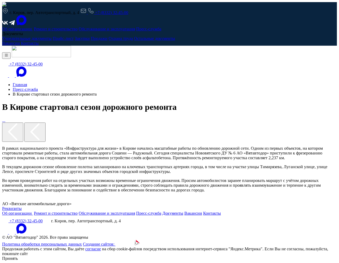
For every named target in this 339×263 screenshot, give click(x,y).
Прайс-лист (63, 38)
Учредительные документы (27, 38)
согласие (93, 249)
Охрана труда (121, 38)
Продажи (99, 38)
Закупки (82, 38)
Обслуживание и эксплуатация (107, 29)
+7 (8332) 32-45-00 (111, 12)
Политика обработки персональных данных (42, 244)
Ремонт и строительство (56, 29)
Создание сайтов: (99, 244)
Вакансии (11, 43)
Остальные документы (154, 38)
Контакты (30, 43)
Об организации (17, 29)
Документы (172, 213)
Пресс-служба (148, 29)
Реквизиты (12, 208)
